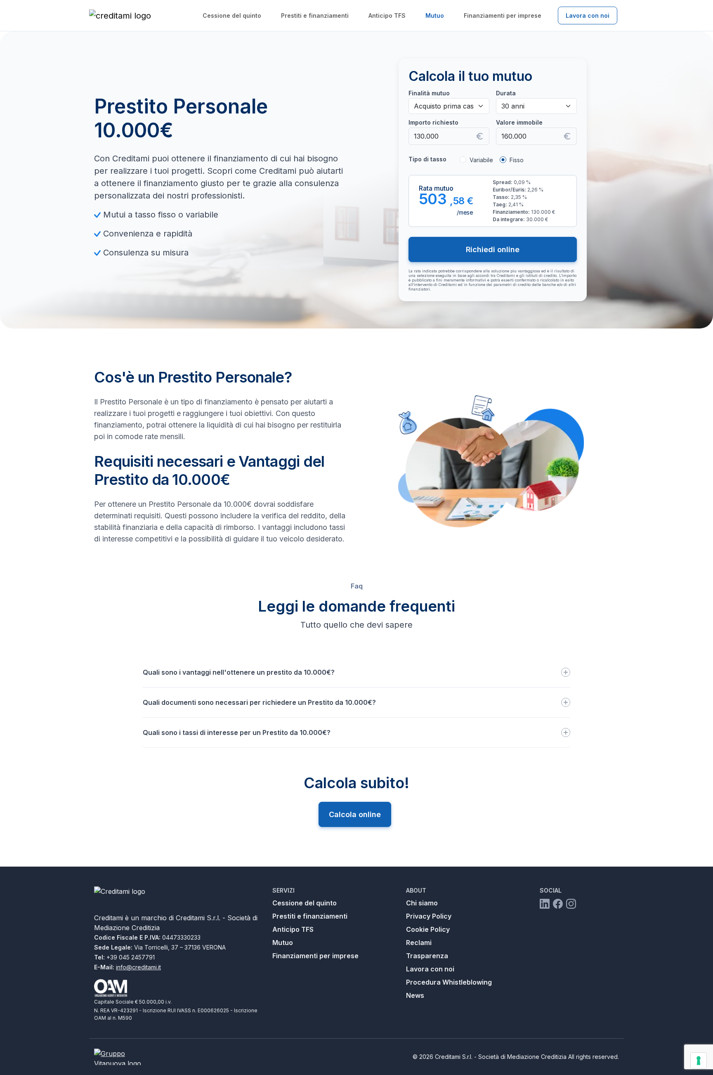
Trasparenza (427, 956)
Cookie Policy (428, 929)
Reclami (419, 942)
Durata (506, 93)
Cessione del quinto (232, 15)
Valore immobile (519, 122)
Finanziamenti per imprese (502, 15)
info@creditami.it (138, 967)
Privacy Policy (428, 916)
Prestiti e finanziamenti (315, 15)
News (415, 995)
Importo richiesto (433, 122)
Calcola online (355, 814)
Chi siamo (422, 903)
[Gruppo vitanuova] (124, 1057)
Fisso (517, 159)
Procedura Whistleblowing (449, 982)
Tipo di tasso (427, 159)
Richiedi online (492, 249)
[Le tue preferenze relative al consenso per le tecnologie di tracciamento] (698, 1060)
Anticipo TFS (387, 15)
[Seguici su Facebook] (558, 903)
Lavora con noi (587, 15)
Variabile (481, 159)
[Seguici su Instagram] (571, 903)
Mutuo (434, 15)
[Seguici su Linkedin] (545, 903)
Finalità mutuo (429, 93)
